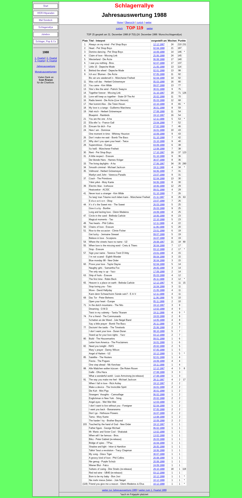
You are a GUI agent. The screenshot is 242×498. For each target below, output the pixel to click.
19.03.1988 (159, 316)
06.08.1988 (159, 59)
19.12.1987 (159, 115)
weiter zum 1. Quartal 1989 (153, 490)
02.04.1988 (159, 48)
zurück (140, 22)
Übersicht (130, 22)
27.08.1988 (159, 111)
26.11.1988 (158, 279)
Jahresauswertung (45, 66)
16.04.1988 (159, 286)
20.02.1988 (159, 96)
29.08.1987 (159, 241)
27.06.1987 (159, 163)
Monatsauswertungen (46, 71)
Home (120, 22)
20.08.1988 (159, 457)
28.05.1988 (159, 268)
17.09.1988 (159, 271)
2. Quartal (52, 58)
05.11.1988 (158, 301)
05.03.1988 (159, 81)
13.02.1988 (159, 309)
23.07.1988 (159, 174)
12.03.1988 (159, 402)
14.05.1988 (159, 320)
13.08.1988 (159, 148)
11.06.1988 (158, 227)
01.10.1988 (159, 137)
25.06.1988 (159, 55)
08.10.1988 (159, 331)
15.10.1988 (159, 141)
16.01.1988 (159, 130)
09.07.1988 (159, 85)
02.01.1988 (159, 70)
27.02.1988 (159, 126)
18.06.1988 (159, 186)
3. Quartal (40, 60)
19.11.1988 (158, 167)
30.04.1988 (159, 245)
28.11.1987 (158, 379)
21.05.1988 (159, 66)
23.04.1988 (159, 122)
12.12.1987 (159, 44)
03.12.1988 (159, 249)
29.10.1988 (159, 469)
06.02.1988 (159, 394)
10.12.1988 (159, 353)
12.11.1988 (158, 119)
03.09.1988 (159, 145)
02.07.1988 (159, 63)
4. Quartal (52, 60)
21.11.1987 (158, 197)
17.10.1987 (159, 152)
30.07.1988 (159, 160)
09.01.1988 (159, 189)
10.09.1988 (159, 52)
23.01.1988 (159, 230)
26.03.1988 (159, 204)
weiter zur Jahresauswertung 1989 (119, 490)
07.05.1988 (159, 74)
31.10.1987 (159, 93)
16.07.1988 (159, 238)
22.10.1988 (159, 104)
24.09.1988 (159, 212)
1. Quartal (40, 58)
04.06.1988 (159, 171)
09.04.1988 (159, 256)
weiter (148, 22)
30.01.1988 (159, 89)
